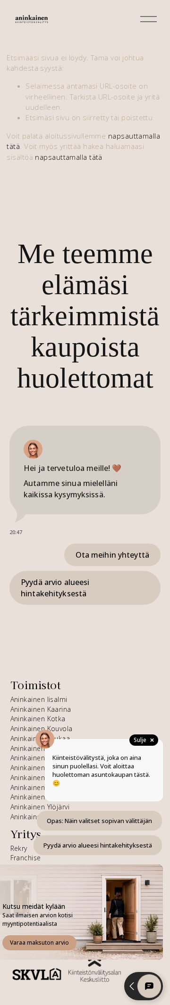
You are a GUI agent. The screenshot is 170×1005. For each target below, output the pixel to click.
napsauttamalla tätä (68, 157)
